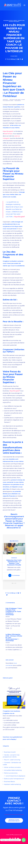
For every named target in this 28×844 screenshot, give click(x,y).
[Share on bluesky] (18, 59)
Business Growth (9, 20)
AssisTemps (8, 133)
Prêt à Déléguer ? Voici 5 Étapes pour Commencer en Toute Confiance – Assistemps (14, 611)
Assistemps (14, 56)
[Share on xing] (20, 59)
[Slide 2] (14, 583)
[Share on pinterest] (12, 59)
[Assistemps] (12, 5)
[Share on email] (22, 59)
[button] (24, 5)
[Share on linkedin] (14, 59)
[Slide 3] (16, 583)
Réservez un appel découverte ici (14, 526)
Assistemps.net (18, 834)
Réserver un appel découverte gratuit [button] (14, 820)
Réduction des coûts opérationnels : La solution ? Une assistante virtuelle (14, 562)
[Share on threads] (10, 59)
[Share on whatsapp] (16, 59)
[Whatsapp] (24, 840)
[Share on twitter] (8, 59)
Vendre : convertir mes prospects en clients (17, 21)
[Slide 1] (12, 583)
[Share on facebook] (6, 59)
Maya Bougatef (8, 131)
